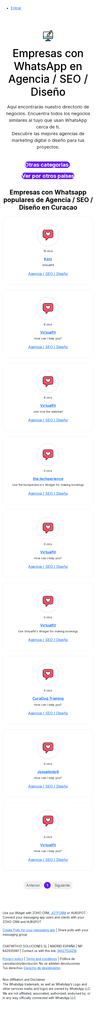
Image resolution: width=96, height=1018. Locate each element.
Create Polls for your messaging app (29, 930)
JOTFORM (58, 913)
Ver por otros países (48, 176)
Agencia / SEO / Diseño (48, 273)
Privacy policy (13, 959)
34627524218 (67, 951)
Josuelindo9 (48, 772)
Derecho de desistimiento (42, 968)
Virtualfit (48, 332)
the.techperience (48, 478)
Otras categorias (47, 164)
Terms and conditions (41, 959)
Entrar (16, 8)
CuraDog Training (48, 698)
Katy (48, 259)
